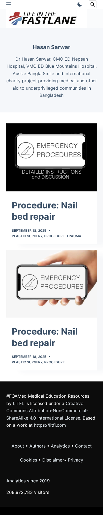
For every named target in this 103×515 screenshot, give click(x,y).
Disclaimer (53, 460)
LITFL (18, 403)
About (18, 446)
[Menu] (8, 4)
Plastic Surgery (27, 236)
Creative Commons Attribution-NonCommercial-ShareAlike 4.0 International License (47, 411)
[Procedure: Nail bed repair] (51, 157)
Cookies (29, 460)
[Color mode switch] (78, 4)
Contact (83, 446)
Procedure (54, 236)
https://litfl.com (50, 425)
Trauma (73, 236)
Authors (37, 446)
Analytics (60, 446)
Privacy (75, 460)
